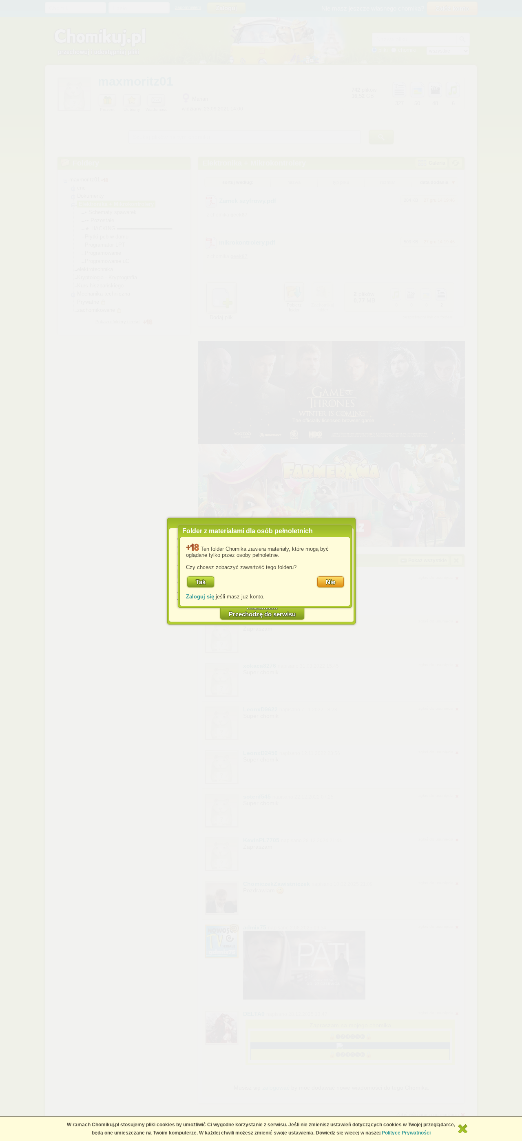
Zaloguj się (200, 597)
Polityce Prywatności (406, 1133)
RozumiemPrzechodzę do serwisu (262, 611)
